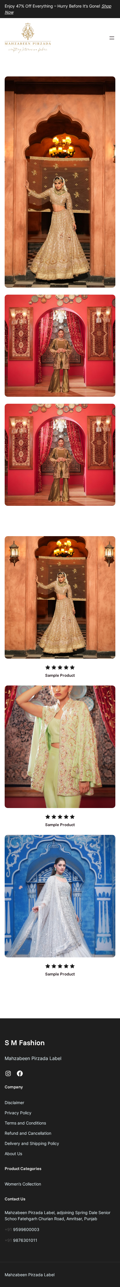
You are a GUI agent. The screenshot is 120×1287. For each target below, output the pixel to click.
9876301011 (25, 1240)
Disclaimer (14, 1102)
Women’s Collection (23, 1183)
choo (12, 1218)
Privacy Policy (18, 1112)
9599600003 (26, 1229)
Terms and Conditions (25, 1122)
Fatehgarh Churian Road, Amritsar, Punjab (57, 1218)
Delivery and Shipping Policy (32, 1143)
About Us (13, 1153)
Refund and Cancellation (28, 1133)
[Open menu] (111, 37)
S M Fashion (25, 1042)
